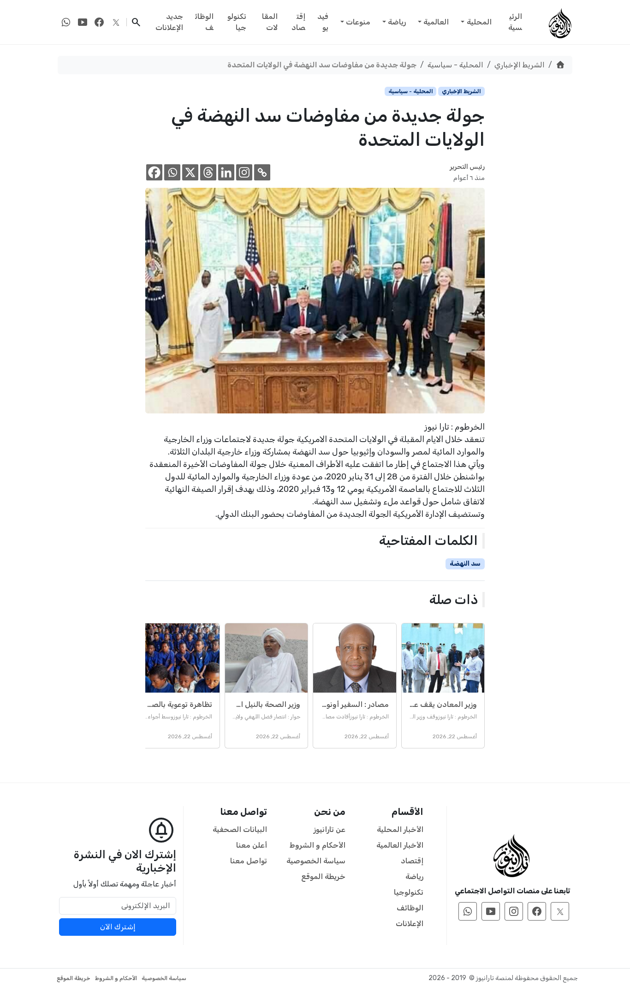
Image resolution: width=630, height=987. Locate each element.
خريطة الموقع (323, 876)
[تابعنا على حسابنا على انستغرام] (514, 911)
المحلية (479, 22)
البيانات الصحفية (240, 829)
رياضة (397, 22)
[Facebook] (154, 172)
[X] (190, 172)
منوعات (358, 22)
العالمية (436, 22)
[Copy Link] (262, 172)
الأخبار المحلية (400, 829)
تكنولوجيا (236, 22)
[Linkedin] (226, 172)
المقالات (270, 22)
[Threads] (208, 172)
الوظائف (204, 22)
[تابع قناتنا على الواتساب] (66, 22)
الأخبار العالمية (399, 845)
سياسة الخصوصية (315, 860)
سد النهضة (465, 564)
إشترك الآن (118, 926)
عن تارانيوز (329, 829)
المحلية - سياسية (455, 64)
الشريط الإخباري (519, 64)
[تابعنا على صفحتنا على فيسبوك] (99, 22)
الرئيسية (515, 22)
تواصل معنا (248, 860)
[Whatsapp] (172, 172)
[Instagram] (244, 172)
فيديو (322, 22)
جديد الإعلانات (169, 22)
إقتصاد (298, 22)
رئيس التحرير (467, 167)
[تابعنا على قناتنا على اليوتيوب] (82, 22)
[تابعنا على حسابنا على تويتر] (115, 22)
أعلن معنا (251, 845)
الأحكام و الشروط (317, 845)
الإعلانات (409, 923)
